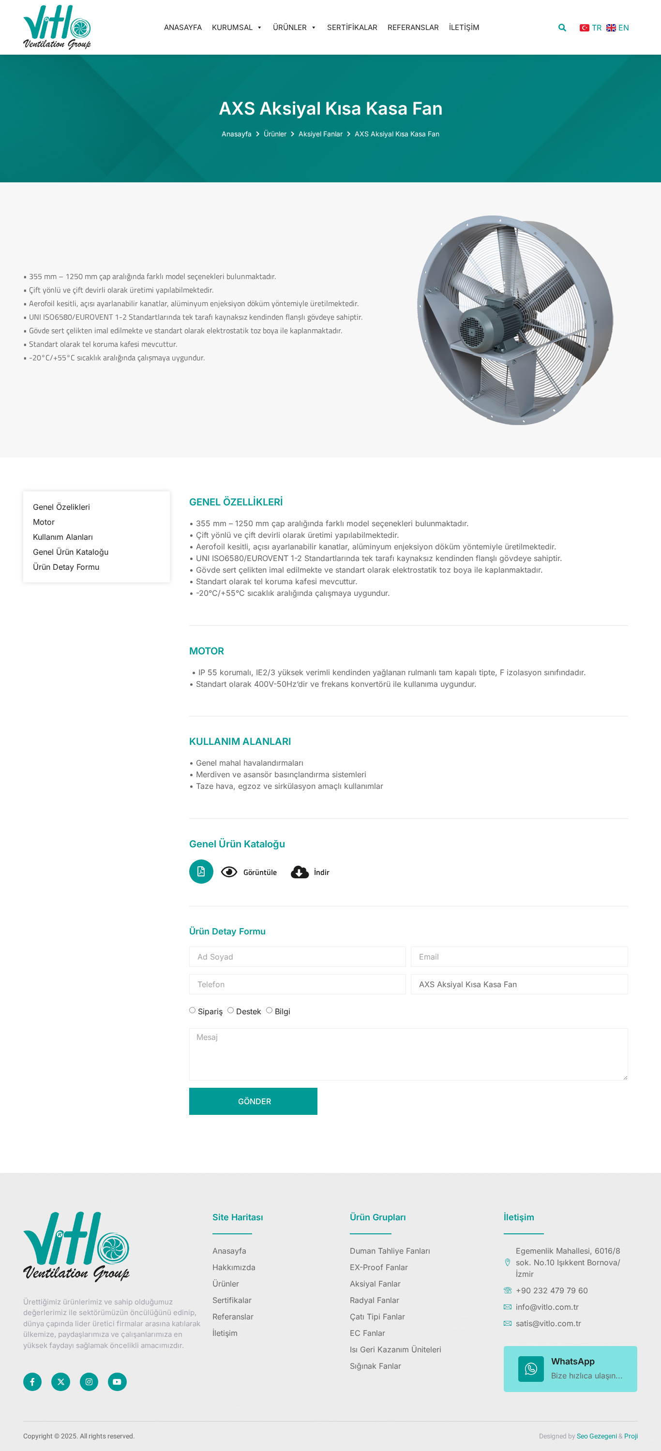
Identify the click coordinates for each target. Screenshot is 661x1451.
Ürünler (290, 27)
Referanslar (413, 27)
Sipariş (210, 1011)
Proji (631, 1436)
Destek (248, 1011)
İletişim (464, 27)
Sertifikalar (352, 27)
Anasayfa (183, 27)
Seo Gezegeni (597, 1436)
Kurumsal (232, 27)
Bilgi (282, 1011)
